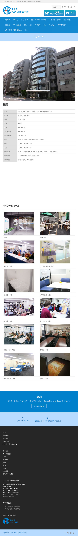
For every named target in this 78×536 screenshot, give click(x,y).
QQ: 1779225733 (9, 496)
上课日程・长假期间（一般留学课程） (60, 20)
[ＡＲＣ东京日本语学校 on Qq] (68, 7)
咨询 (26, 30)
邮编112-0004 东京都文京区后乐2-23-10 (29, 1)
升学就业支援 (17, 25)
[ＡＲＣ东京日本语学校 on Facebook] (62, 7)
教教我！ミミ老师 (8, 474)
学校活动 (38, 25)
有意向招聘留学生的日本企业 (13, 30)
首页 (4, 432)
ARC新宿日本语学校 (11, 506)
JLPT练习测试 (62, 25)
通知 (31, 25)
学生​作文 (52, 25)
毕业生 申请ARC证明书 (10, 444)
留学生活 (7, 25)
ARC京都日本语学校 (11, 509)
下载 (25, 25)
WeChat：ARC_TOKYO (12, 494)
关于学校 (7, 20)
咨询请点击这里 (39, 406)
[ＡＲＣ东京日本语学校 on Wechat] (65, 7)
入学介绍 (15, 20)
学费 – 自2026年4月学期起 (38, 20)
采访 (45, 25)
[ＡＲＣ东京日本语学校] (16, 10)
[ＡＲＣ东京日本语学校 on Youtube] (71, 7)
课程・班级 (24, 20)
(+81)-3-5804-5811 (10, 1)
